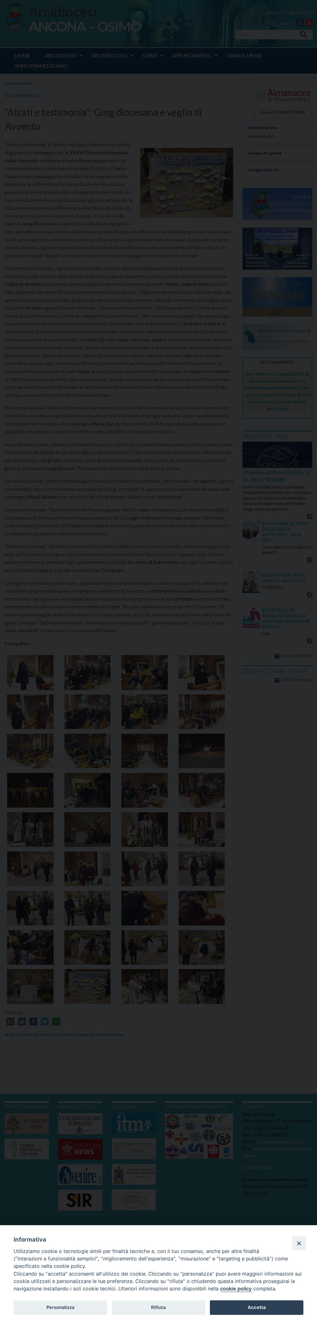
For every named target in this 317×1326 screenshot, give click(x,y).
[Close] (299, 1243)
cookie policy (236, 1288)
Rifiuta (158, 1307)
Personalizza (60, 1307)
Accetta (257, 1307)
